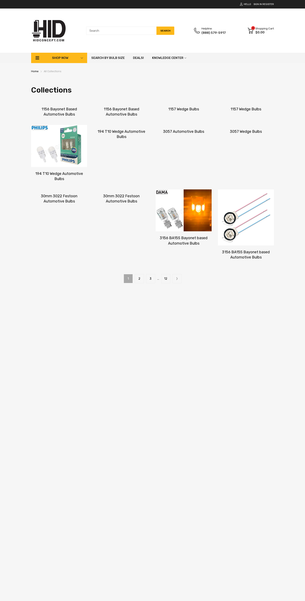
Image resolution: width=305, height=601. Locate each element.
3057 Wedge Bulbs (246, 131)
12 (165, 278)
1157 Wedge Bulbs (183, 109)
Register (268, 4)
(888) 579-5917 (213, 33)
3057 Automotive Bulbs (183, 131)
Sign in (258, 4)
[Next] (177, 278)
